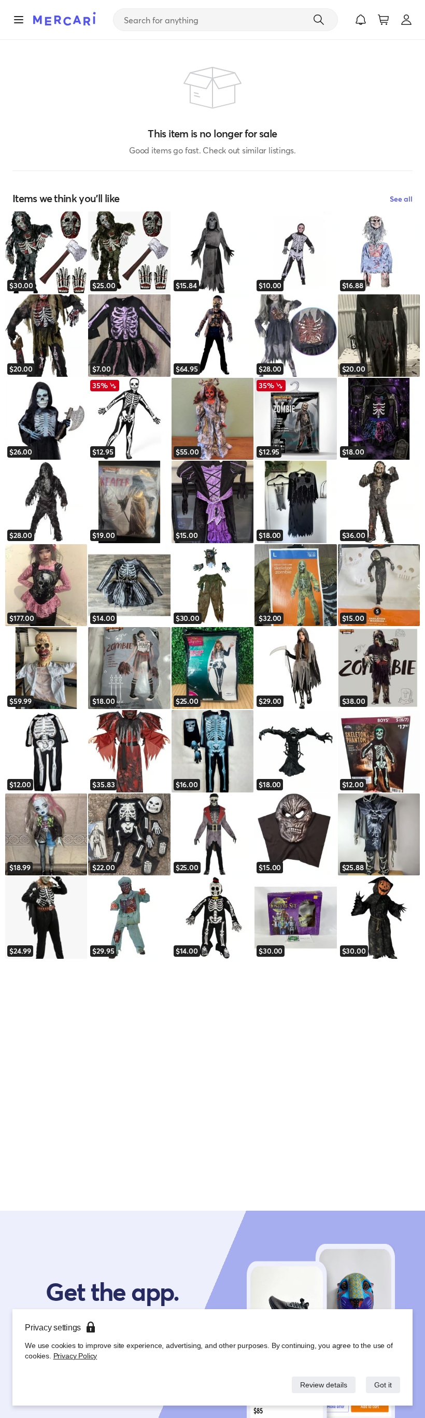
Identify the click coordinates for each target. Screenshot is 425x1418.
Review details (321, 1384)
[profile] (406, 19)
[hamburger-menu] (18, 19)
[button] (360, 19)
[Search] (318, 19)
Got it (382, 1384)
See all (401, 199)
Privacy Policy (74, 1355)
